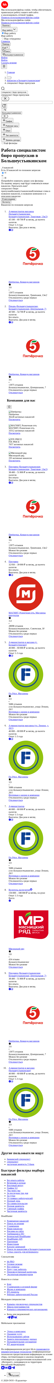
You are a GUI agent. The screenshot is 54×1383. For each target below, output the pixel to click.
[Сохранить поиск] (4, 106)
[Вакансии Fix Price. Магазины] (30, 674)
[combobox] (14, 92)
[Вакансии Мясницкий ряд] (30, 925)
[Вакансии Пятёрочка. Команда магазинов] (30, 256)
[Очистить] (5, 98)
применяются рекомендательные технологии (25, 1350)
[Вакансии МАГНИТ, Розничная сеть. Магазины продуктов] (30, 594)
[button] (4, 57)
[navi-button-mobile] (4, 66)
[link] (6, 51)
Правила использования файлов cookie (20, 22)
